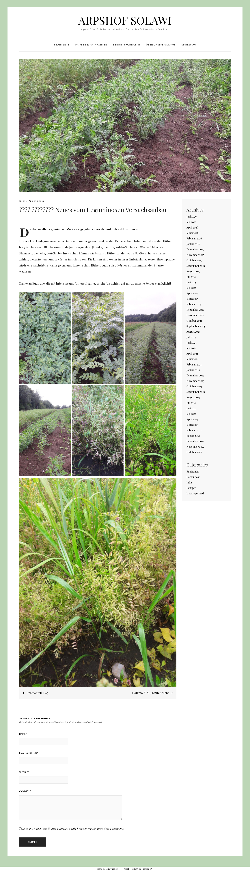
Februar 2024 (194, 364)
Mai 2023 (191, 414)
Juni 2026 (191, 216)
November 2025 (195, 255)
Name (23, 733)
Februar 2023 (194, 430)
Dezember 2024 (195, 309)
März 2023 (192, 424)
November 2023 (195, 381)
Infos (22, 200)
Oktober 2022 (194, 452)
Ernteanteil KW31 (37, 693)
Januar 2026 (193, 244)
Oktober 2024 (194, 320)
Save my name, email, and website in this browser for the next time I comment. (73, 828)
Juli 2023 (191, 403)
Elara (99, 868)
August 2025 (193, 271)
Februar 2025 (194, 304)
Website (24, 772)
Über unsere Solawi (160, 44)
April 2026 (192, 227)
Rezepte (191, 488)
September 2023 (195, 392)
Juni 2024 (191, 342)
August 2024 (193, 331)
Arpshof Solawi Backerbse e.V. (138, 868)
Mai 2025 (191, 287)
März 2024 (192, 359)
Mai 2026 (191, 222)
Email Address (28, 753)
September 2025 (195, 266)
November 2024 (195, 315)
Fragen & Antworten (91, 44)
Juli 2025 (191, 277)
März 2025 (192, 298)
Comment (25, 791)
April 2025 (192, 293)
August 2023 (193, 397)
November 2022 (195, 446)
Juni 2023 (191, 408)
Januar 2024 (193, 370)
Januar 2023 (193, 435)
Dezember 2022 (195, 441)
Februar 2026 (194, 238)
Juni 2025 (191, 282)
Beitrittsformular (126, 44)
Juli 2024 (191, 337)
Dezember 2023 (195, 375)
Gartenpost (193, 477)
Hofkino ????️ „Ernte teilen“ (151, 693)
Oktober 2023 (194, 386)
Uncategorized (195, 493)
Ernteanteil (192, 471)
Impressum (188, 44)
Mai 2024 (191, 348)
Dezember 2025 (195, 249)
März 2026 (192, 233)
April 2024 (192, 353)
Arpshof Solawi (125, 20)
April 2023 (192, 419)
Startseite (62, 44)
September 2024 (195, 326)
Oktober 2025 (194, 260)
